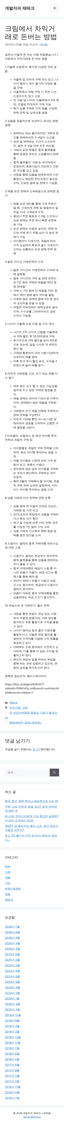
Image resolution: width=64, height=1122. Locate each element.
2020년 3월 (12, 1009)
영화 (8, 894)
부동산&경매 (13, 888)
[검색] (54, 772)
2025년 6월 (12, 954)
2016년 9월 (12, 1092)
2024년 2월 (12, 993)
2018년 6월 (12, 1053)
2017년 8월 (12, 1070)
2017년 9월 (12, 1064)
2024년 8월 (12, 976)
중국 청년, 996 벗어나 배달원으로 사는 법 (31, 801)
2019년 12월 (13, 1015)
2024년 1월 (12, 998)
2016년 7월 (12, 1098)
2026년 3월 (12, 948)
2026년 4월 (12, 943)
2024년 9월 (12, 971)
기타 (8, 883)
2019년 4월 (12, 1026)
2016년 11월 (13, 1087)
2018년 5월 (12, 1059)
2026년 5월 (12, 937)
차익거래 (15, 707)
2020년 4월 (12, 1004)
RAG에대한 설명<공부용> (25, 722)
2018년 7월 (12, 1048)
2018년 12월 (13, 1037)
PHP (8, 866)
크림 (25, 707)
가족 (8, 872)
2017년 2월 (12, 1081)
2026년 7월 (12, 926)
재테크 (13, 702)
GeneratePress (32, 1116)
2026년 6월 (12, 932)
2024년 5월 (12, 982)
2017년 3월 (12, 1075)
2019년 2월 (12, 1031)
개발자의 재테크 (20, 8)
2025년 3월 (12, 965)
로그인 (36, 749)
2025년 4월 (12, 959)
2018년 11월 (12, 1042)
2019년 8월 (12, 1020)
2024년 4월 (12, 987)
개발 (8, 877)
